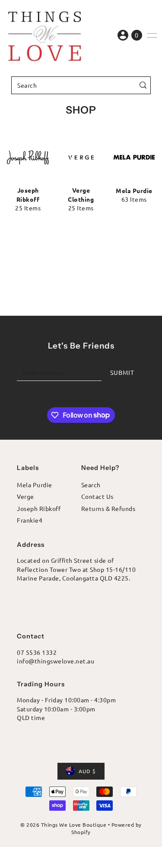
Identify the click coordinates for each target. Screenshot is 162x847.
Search (91, 485)
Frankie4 (29, 520)
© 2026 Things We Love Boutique (63, 824)
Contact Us (97, 496)
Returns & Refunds (108, 508)
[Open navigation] (152, 35)
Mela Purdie (34, 485)
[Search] (142, 85)
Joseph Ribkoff (38, 508)
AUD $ (87, 771)
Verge (25, 496)
